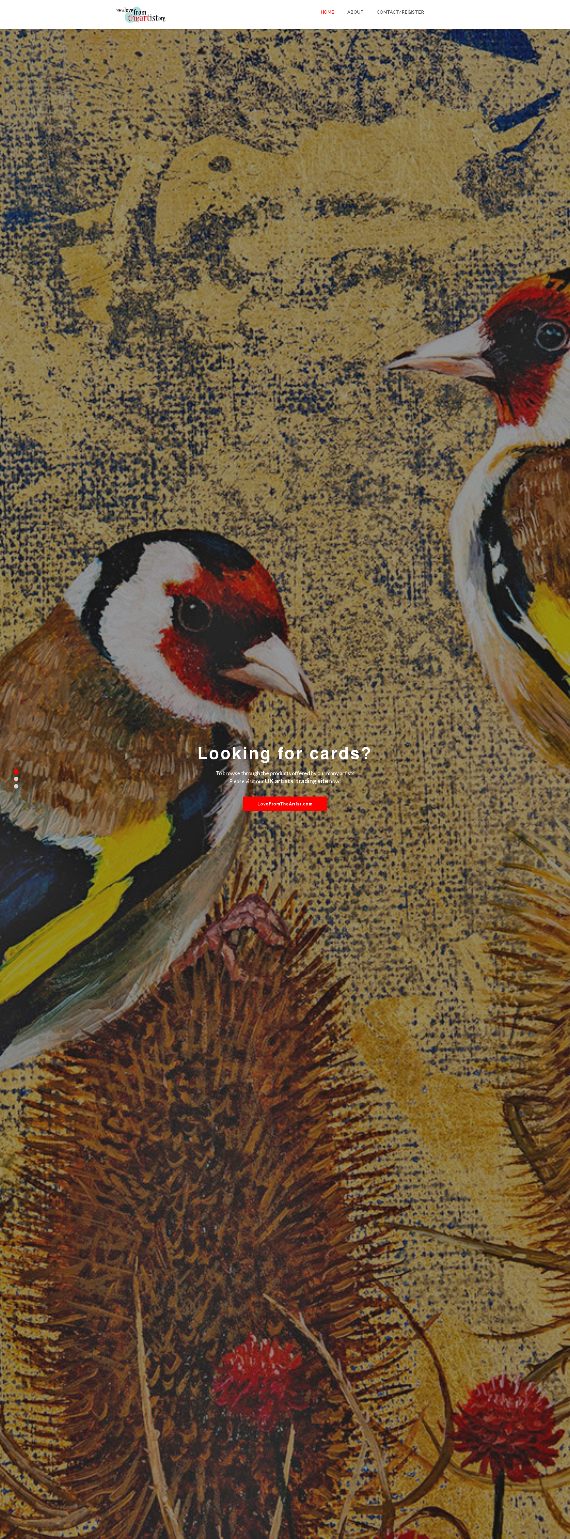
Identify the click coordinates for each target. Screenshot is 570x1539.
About (355, 12)
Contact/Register (400, 12)
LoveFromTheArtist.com (285, 804)
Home (327, 12)
